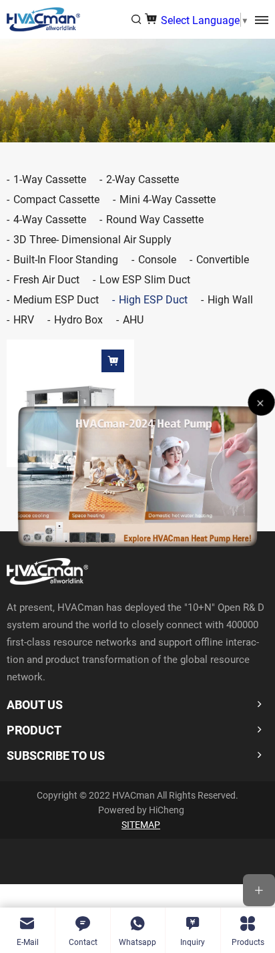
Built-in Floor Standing (65, 259)
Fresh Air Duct (46, 279)
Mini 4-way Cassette (167, 199)
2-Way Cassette (142, 179)
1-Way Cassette (49, 179)
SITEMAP (140, 824)
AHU (133, 319)
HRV (23, 319)
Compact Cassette (56, 199)
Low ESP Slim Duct (144, 279)
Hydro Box (78, 319)
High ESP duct (153, 299)
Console (157, 259)
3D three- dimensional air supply (92, 239)
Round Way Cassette (155, 219)
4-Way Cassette (49, 219)
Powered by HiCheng (141, 809)
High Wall (230, 299)
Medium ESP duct (56, 299)
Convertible (222, 259)
